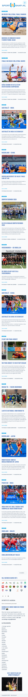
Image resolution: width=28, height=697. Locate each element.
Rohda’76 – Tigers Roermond (12, 387)
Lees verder (4, 50)
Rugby (3, 653)
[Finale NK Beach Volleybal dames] (14, 72)
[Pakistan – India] (14, 494)
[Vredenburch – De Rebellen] (14, 259)
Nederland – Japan (8, 436)
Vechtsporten (5, 660)
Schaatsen (4, 655)
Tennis (3, 658)
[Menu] (24, 2)
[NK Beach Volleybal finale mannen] (14, 26)
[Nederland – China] (14, 164)
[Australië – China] (14, 304)
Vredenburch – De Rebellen (11, 247)
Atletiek (4, 628)
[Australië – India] (14, 119)
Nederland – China (8, 152)
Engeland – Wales (8, 531)
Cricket (3, 635)
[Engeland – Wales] (14, 542)
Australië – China (8, 293)
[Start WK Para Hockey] (14, 351)
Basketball (4, 631)
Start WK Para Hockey (10, 339)
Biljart (3, 633)
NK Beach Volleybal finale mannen (14, 14)
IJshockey (4, 646)
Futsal (3, 384)
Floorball (4, 637)
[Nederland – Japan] (14, 447)
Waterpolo (4, 666)
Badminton (4, 630)
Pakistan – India (7, 483)
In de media (5, 648)
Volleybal (4, 11)
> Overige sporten (6, 626)
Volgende (21, 572)
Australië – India (8, 108)
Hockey (4, 104)
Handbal (4, 640)
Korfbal (3, 649)
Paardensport (5, 651)
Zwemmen (4, 669)
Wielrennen (4, 667)
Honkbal (4, 644)
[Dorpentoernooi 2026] (14, 211)
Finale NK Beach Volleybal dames (13, 61)
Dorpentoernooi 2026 (9, 199)
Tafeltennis (4, 657)
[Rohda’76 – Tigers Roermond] (14, 398)
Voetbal (4, 196)
